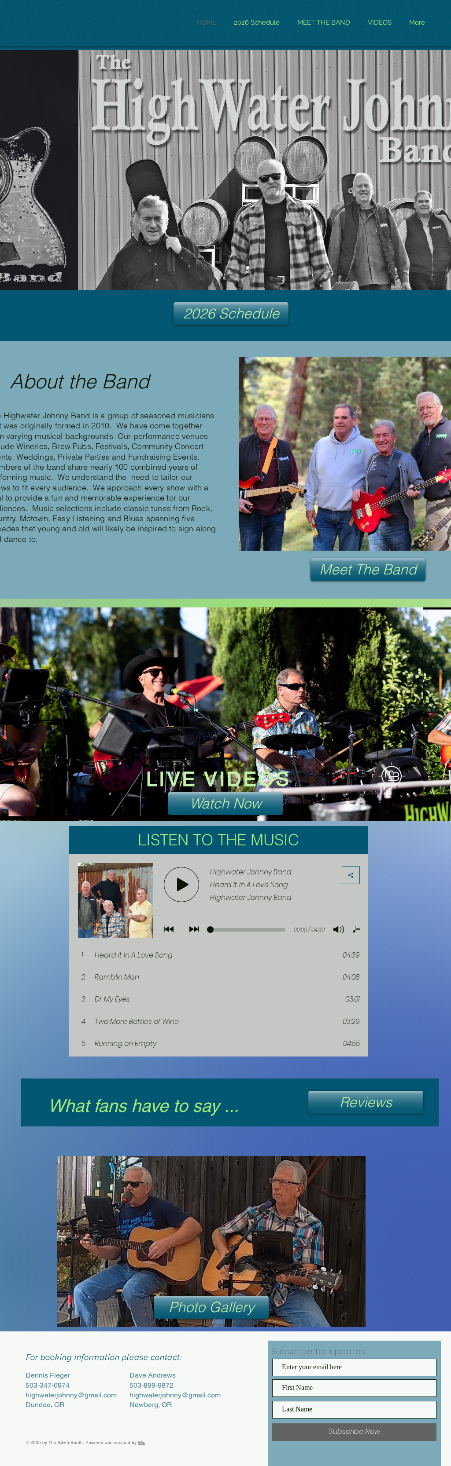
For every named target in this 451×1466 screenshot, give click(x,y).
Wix (141, 1442)
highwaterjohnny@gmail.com (71, 1395)
